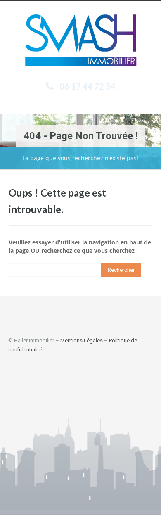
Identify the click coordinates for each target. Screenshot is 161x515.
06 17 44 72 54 (87, 86)
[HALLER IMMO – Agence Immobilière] (80, 42)
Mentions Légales (81, 340)
